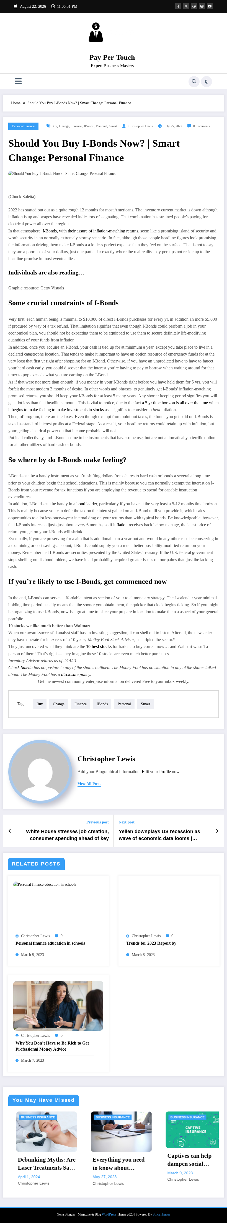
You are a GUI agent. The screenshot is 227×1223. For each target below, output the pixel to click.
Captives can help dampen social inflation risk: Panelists (174, 1160)
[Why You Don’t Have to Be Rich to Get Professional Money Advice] (58, 1005)
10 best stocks (99, 646)
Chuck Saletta (20, 667)
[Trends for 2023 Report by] (169, 906)
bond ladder (86, 503)
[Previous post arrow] (9, 831)
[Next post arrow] (217, 831)
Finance (76, 126)
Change (64, 126)
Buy (54, 126)
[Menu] (18, 81)
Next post (127, 822)
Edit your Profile (156, 771)
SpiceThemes (161, 1214)
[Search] (194, 81)
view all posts (89, 784)
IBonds (89, 126)
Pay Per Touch (112, 57)
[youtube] (210, 6)
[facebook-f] (178, 6)
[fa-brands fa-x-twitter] (186, 6)
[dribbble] (194, 6)
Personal (101, 126)
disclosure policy (75, 674)
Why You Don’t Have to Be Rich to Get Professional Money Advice (52, 1046)
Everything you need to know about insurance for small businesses (103, 1164)
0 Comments (201, 126)
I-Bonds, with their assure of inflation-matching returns (90, 231)
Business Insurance (23, 1117)
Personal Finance (23, 126)
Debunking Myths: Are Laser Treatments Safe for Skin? (31, 1164)
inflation (120, 524)
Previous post (97, 822)
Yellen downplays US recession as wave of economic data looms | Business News (159, 835)
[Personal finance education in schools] (44, 884)
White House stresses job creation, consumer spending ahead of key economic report (67, 835)
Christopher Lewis (140, 126)
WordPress (109, 1214)
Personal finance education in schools (50, 943)
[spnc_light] (206, 81)
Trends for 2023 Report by (151, 943)
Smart (113, 126)
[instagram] (202, 6)
